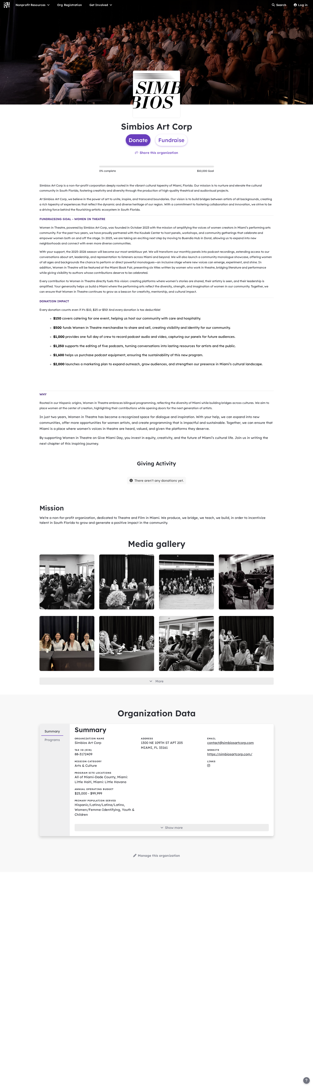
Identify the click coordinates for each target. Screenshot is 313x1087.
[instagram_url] (208, 765)
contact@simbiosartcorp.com (230, 743)
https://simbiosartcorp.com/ (229, 754)
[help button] (306, 1080)
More (159, 681)
